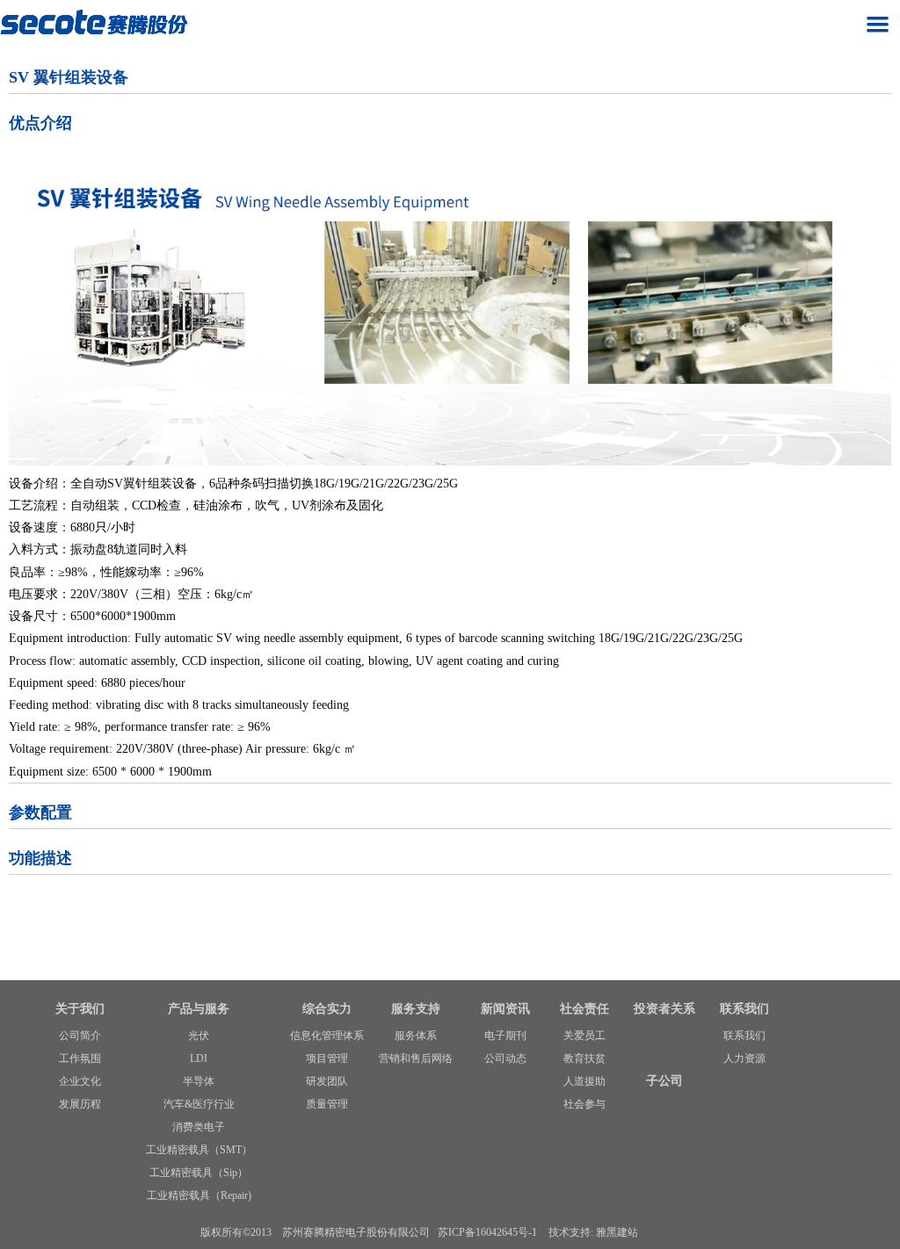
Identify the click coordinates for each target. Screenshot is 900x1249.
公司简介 (80, 1035)
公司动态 (505, 1058)
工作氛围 (80, 1058)
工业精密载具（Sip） (198, 1172)
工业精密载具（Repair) (199, 1195)
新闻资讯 (505, 1008)
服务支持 (415, 1008)
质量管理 (327, 1104)
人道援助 (584, 1081)
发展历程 (80, 1104)
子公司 (664, 1080)
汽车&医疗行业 (199, 1104)
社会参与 (584, 1104)
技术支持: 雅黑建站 (593, 1232)
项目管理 (327, 1058)
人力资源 (744, 1058)
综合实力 (327, 1008)
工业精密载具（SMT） (199, 1150)
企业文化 (80, 1081)
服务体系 (416, 1035)
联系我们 (744, 1008)
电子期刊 (505, 1035)
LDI (198, 1058)
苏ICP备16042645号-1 (487, 1232)
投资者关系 (664, 1008)
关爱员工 (584, 1035)
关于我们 (80, 1008)
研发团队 (327, 1081)
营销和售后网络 (416, 1058)
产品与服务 (198, 1008)
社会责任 (584, 1008)
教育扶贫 (584, 1058)
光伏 (198, 1035)
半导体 (198, 1081)
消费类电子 (198, 1127)
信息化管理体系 (327, 1035)
